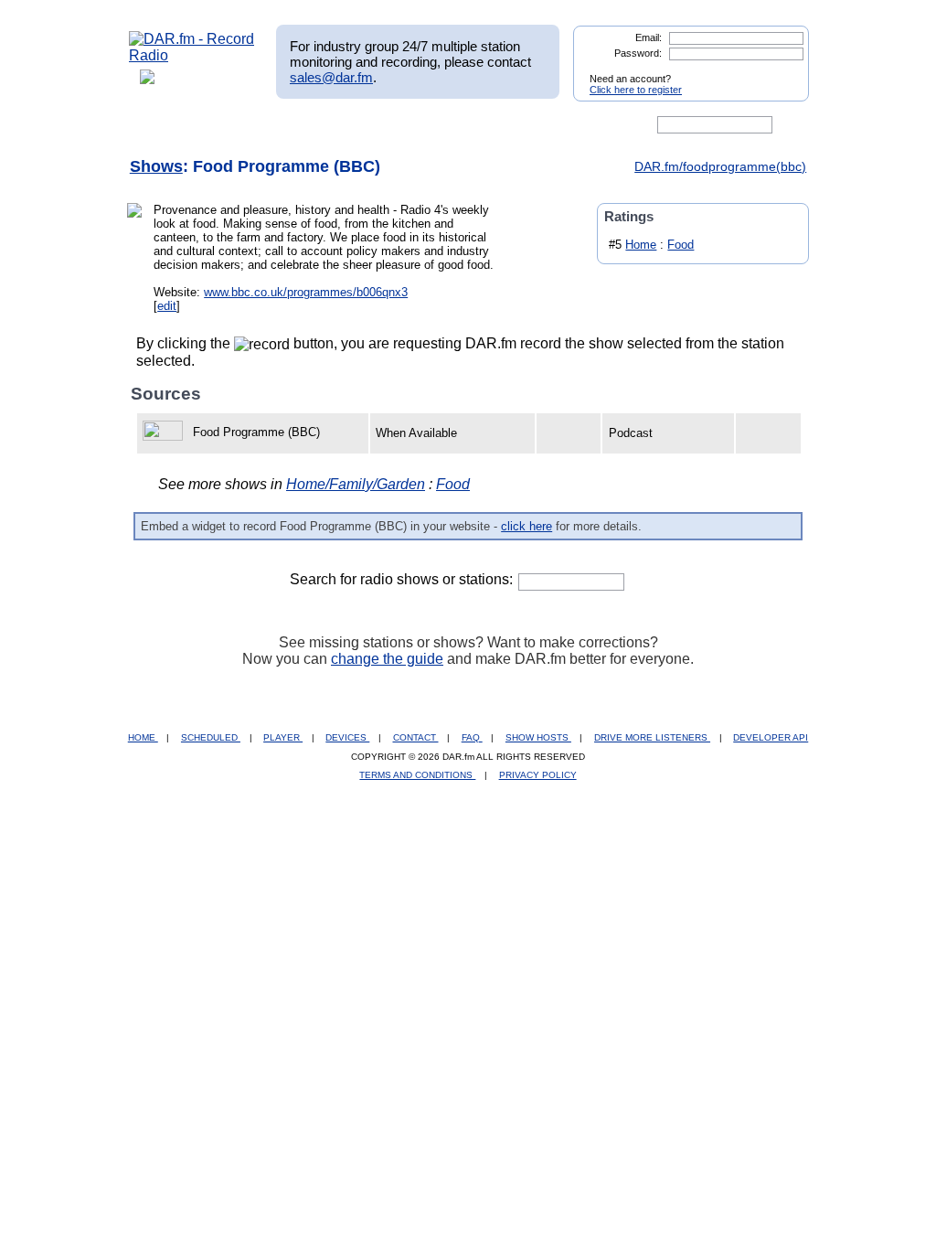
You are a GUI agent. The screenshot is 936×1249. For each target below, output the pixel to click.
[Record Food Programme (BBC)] (165, 432)
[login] (780, 71)
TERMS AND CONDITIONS (417, 775)
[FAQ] (483, 125)
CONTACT (416, 737)
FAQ (472, 737)
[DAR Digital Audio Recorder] (160, 125)
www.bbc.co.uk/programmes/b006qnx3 (306, 292)
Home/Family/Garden (355, 484)
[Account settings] (556, 125)
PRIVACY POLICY (538, 775)
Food (680, 244)
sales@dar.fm (331, 77)
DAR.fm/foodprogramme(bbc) (720, 166)
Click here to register (636, 89)
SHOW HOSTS (538, 737)
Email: (648, 37)
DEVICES (347, 737)
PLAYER (283, 737)
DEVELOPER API (770, 737)
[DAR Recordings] (250, 125)
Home (640, 244)
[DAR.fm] (192, 55)
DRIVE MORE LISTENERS (652, 737)
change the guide (387, 659)
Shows (156, 166)
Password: (638, 53)
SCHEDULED (210, 737)
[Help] (414, 125)
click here (526, 526)
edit (166, 306)
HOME (143, 737)
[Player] (339, 125)
